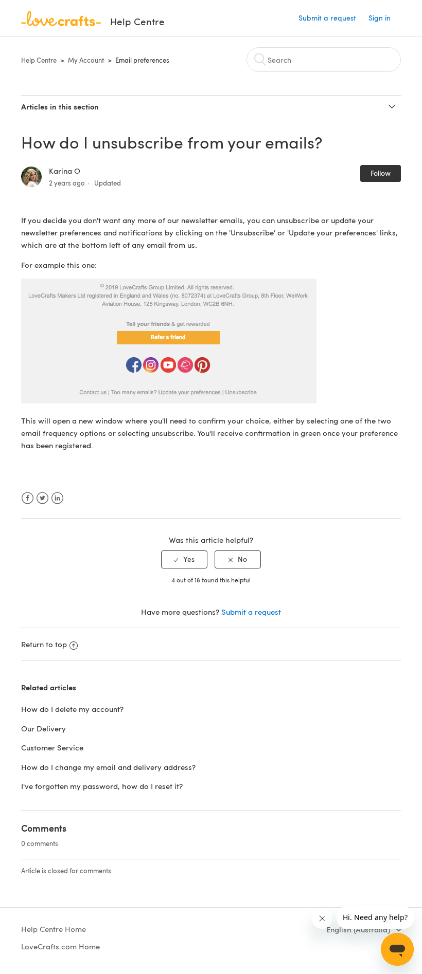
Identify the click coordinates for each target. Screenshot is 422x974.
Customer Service (52, 747)
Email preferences (142, 60)
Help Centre (39, 60)
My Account (86, 60)
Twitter (42, 498)
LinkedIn (57, 498)
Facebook (27, 498)
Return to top (44, 644)
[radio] (184, 559)
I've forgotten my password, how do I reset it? (102, 786)
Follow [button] (381, 173)
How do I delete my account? (72, 709)
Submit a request (327, 18)
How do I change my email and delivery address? (108, 767)
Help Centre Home (53, 929)
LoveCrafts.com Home (60, 946)
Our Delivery (43, 728)
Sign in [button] (379, 18)
